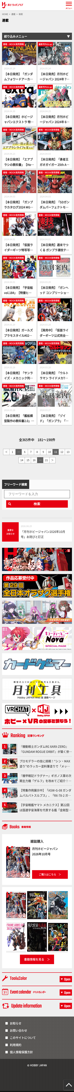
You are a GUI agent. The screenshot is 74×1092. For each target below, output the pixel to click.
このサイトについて (23, 1037)
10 (49, 452)
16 (34, 460)
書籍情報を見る (34, 959)
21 (46, 460)
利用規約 (15, 1045)
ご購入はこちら (47, 874)
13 (68, 452)
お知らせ (15, 1023)
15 (28, 460)
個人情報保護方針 (21, 1052)
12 (61, 452)
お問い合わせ (18, 1030)
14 (21, 460)
